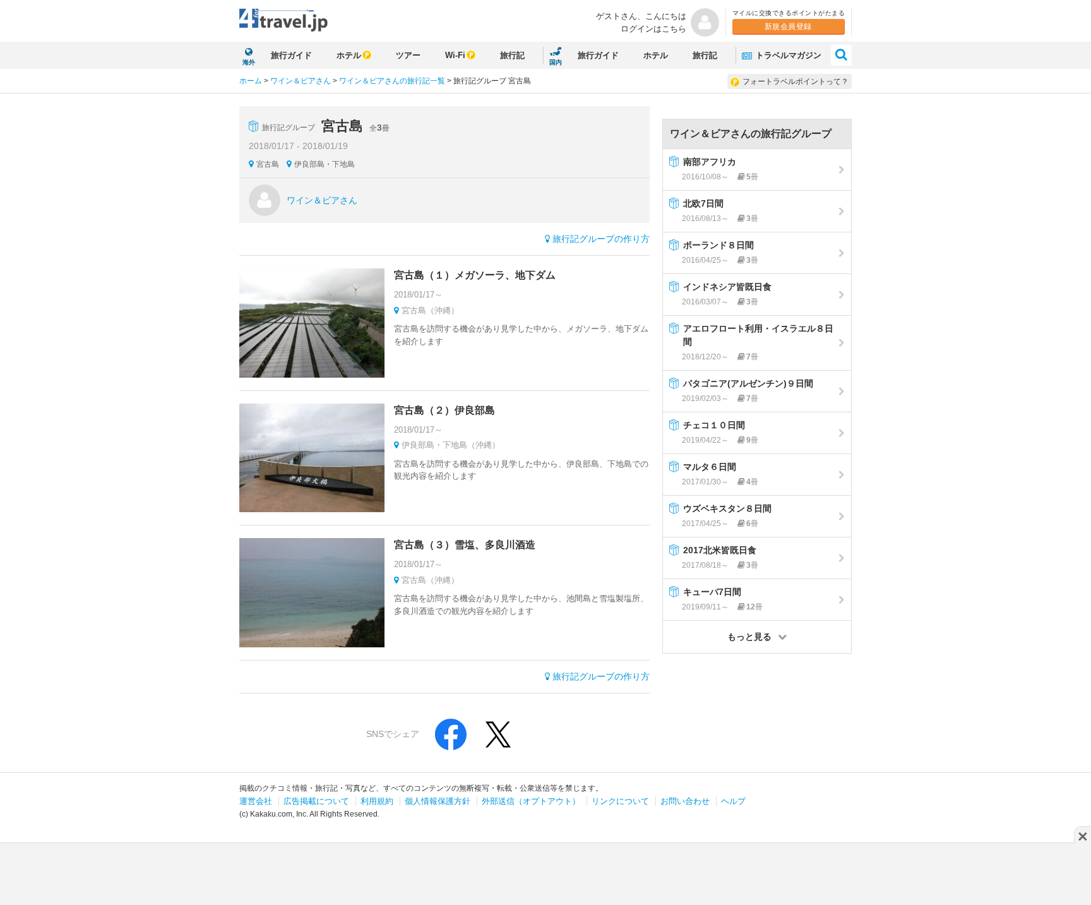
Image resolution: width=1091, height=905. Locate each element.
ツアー (408, 55)
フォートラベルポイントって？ (795, 81)
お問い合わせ (685, 801)
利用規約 (377, 801)
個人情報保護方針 (437, 801)
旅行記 (512, 55)
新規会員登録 (788, 26)
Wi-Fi (455, 55)
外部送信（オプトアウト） (531, 801)
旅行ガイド (291, 55)
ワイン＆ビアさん (300, 80)
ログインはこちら (653, 28)
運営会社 (255, 801)
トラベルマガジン (787, 55)
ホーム (250, 80)
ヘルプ (733, 801)
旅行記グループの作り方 (601, 239)
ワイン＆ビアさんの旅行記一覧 (392, 80)
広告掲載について (316, 801)
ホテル (349, 55)
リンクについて (620, 801)
